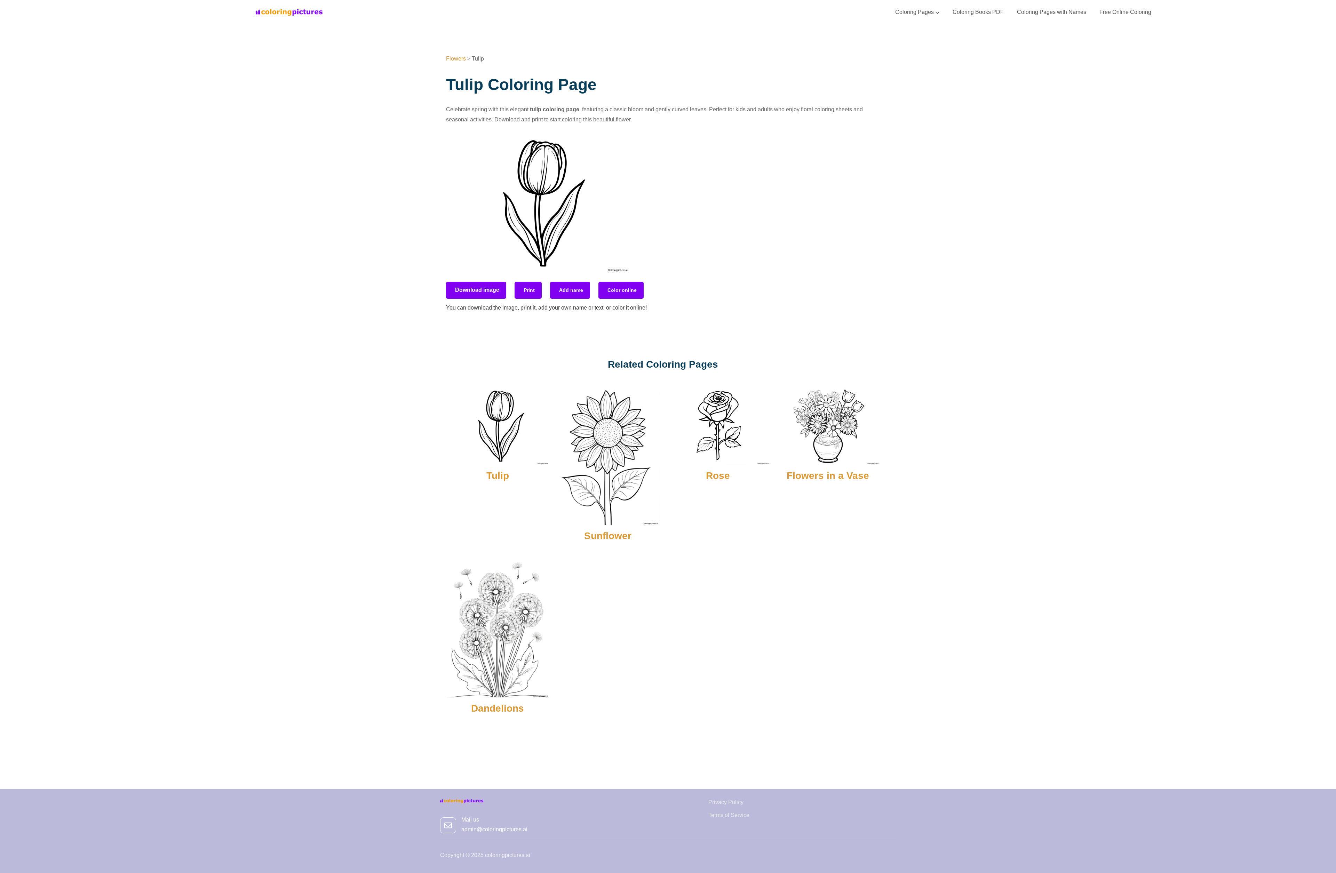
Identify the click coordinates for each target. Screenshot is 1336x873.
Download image (477, 290)
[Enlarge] (621, 142)
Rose (718, 475)
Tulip (497, 475)
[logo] (289, 12)
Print (529, 290)
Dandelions (497, 708)
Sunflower (607, 535)
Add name (571, 290)
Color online (622, 290)
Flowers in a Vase (828, 475)
